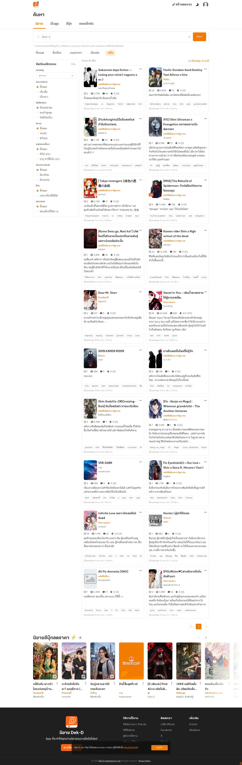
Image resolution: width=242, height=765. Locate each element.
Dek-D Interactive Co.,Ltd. (110, 761)
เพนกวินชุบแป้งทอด (106, 88)
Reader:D (102, 133)
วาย (100, 467)
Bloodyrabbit (104, 580)
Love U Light (168, 83)
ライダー (167, 360)
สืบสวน (101, 356)
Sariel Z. (151, 697)
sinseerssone (104, 471)
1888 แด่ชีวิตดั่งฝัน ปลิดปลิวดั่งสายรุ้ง (186, 686)
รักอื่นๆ (166, 79)
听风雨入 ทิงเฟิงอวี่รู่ (185, 697)
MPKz (165, 522)
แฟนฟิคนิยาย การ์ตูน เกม (109, 84)
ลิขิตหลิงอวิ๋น (38, 697)
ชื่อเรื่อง (57, 53)
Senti (100, 360)
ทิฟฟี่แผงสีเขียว (104, 415)
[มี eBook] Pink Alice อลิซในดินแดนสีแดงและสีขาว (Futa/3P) (158, 686)
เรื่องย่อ (95, 53)
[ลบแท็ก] (49, 36)
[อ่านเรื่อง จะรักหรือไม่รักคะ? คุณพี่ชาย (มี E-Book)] (74, 661)
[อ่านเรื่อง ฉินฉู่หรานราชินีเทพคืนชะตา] (102, 661)
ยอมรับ (159, 748)
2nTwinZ (102, 527)
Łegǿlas (166, 476)
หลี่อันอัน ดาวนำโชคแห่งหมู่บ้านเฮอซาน (43, 686)
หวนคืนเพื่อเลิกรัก (214, 686)
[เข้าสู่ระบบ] (205, 4)
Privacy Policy (145, 761)
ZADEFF (101, 249)
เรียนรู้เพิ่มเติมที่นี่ (131, 748)
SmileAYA (66, 697)
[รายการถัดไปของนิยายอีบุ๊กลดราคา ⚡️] (206, 638)
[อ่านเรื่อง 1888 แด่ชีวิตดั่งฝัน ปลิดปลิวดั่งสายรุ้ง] (188, 661)
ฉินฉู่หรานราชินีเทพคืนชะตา (99, 686)
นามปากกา (76, 53)
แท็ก (110, 53)
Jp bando (167, 138)
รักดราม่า (167, 518)
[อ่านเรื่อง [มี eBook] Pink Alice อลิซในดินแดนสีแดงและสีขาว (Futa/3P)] (160, 661)
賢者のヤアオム (170, 420)
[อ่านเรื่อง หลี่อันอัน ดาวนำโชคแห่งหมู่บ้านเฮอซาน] (45, 661)
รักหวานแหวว (169, 302)
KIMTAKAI (209, 697)
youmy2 (102, 194)
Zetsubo (167, 245)
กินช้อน (166, 199)
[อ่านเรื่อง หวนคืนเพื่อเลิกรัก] (217, 661)
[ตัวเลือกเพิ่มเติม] (141, 69)
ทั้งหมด (40, 53)
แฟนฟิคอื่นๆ (103, 576)
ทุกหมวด (42, 75)
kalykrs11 (102, 301)
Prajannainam (125, 697)
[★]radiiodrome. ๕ (171, 585)
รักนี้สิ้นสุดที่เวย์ (128, 684)
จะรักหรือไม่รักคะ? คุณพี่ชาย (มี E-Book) (72, 686)
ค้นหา (199, 36)
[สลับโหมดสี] (197, 4)
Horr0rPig (168, 306)
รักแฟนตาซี (103, 297)
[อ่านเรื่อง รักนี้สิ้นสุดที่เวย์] (131, 661)
